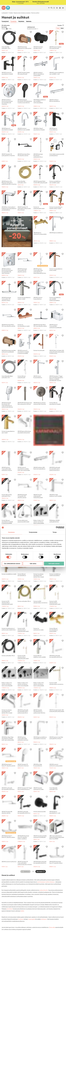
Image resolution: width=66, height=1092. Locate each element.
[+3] (25, 37)
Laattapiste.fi (5, 13)
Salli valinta (33, 563)
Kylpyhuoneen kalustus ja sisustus (22, 13)
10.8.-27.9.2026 (40, 2)
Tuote (58, 28)
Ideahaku (28, 21)
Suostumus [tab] (11, 532)
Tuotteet (11, 13)
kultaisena (44, 919)
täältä (22, 911)
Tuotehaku (13, 21)
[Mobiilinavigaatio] (63, 7)
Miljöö (62, 28)
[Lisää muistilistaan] (15, 32)
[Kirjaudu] (60, 8)
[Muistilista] (54, 8)
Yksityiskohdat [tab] (33, 532)
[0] (57, 8)
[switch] (25, 557)
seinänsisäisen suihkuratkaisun (46, 882)
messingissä (31, 919)
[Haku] (52, 8)
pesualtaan (9, 909)
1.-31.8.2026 (20, 2)
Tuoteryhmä (5, 21)
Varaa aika (52, 927)
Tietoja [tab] (55, 532)
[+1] (9, 37)
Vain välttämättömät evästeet (12, 563)
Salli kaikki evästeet (54, 563)
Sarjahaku (21, 21)
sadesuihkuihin (43, 890)
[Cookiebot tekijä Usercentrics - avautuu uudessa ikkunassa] (57, 527)
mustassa (20, 919)
